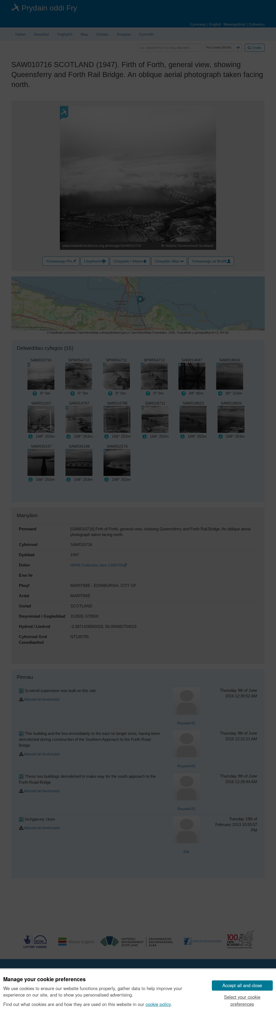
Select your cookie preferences (242, 1000)
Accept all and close (242, 985)
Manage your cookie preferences (44, 979)
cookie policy (158, 1004)
